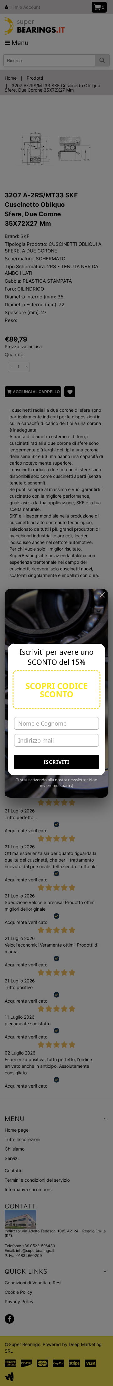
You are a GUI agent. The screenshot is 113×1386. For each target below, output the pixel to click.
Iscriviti (56, 762)
